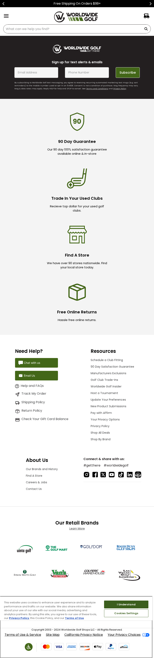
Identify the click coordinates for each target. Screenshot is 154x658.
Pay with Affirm (101, 413)
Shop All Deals (100, 433)
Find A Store (34, 476)
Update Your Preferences (108, 400)
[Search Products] (147, 28)
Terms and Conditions (97, 88)
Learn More (77, 529)
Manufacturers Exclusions (108, 373)
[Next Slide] (150, 3)
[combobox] (77, 28)
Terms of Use (74, 618)
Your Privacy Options (105, 419)
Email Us (29, 375)
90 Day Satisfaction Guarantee (112, 367)
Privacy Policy (119, 88)
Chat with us (32, 362)
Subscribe (128, 72)
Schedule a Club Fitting (107, 360)
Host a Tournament (104, 393)
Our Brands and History (42, 469)
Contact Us (34, 489)
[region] (76, 627)
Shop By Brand (100, 439)
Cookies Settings (126, 613)
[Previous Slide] (3, 3)
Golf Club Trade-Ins (104, 380)
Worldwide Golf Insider (106, 386)
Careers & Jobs (36, 482)
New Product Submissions (108, 406)
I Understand (126, 604)
